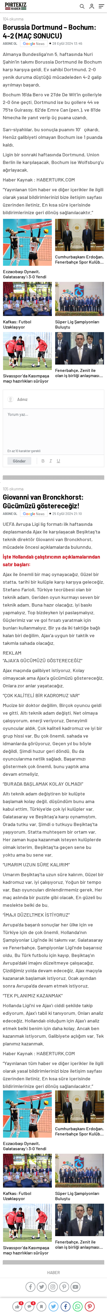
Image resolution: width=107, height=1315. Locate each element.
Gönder (19, 460)
